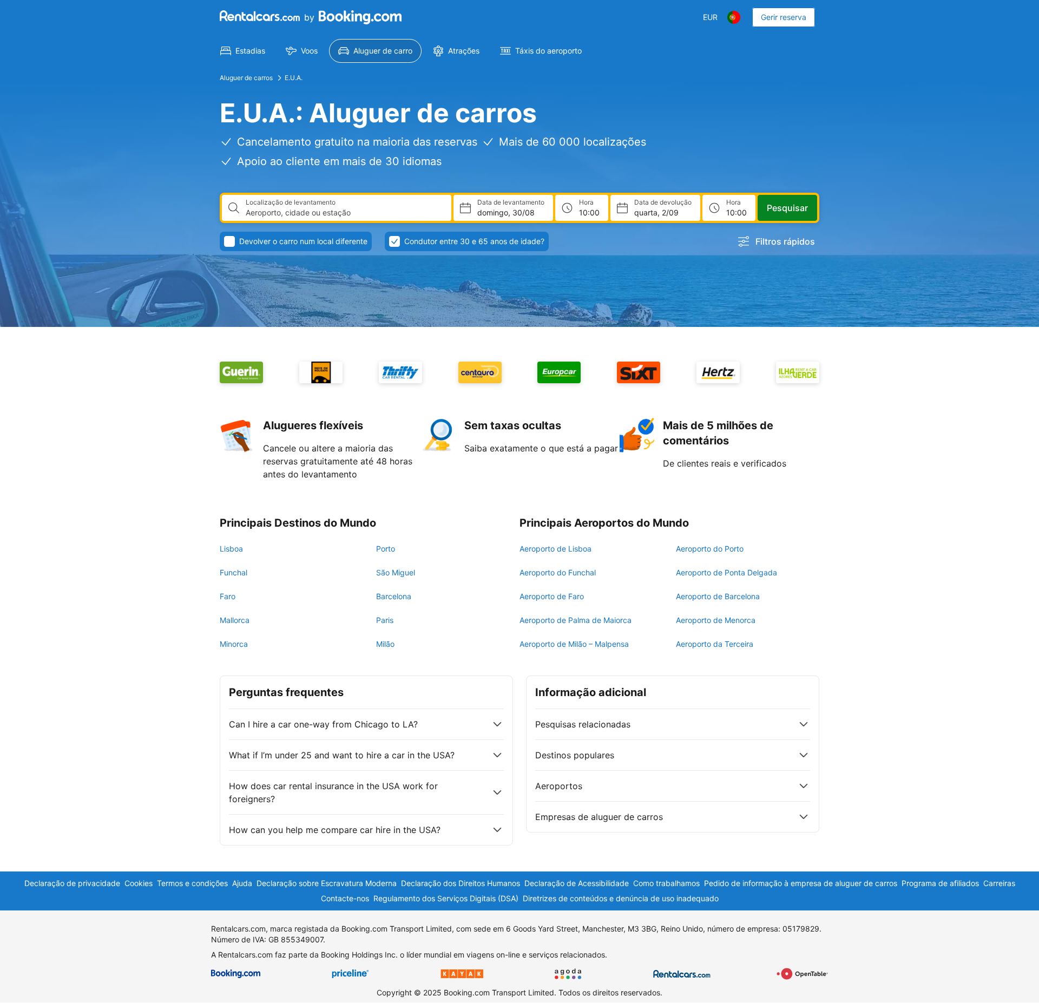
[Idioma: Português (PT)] (734, 17)
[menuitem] (242, 51)
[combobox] (344, 212)
